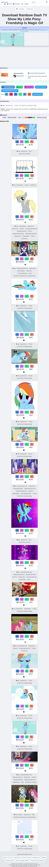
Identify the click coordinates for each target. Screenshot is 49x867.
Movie (30, 151)
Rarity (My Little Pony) (21, 231)
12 (27, 175)
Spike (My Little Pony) (22, 486)
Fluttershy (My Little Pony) (30, 233)
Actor (20, 109)
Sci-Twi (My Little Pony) (22, 273)
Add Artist (3, 74)
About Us (5, 857)
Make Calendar (41, 87)
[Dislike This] (32, 296)
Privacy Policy (17, 857)
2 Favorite (29, 87)
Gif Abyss (21, 9)
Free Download (9, 87)
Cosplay (15, 109)
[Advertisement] (24, 56)
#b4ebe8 (23, 117)
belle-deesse (20, 76)
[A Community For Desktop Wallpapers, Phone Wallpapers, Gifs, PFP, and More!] (16, 9)
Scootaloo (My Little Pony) (31, 228)
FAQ (10, 857)
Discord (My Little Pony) (26, 493)
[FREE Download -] (17, 296)
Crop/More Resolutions (10, 90)
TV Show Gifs (29, 9)
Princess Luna (15, 228)
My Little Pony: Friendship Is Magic (28, 105)
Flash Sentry (29, 270)
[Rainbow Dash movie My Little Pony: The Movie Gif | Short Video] (24, 527)
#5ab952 (33, 117)
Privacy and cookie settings (36, 860)
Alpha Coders (4, 2)
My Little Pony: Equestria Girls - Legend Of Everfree (24, 817)
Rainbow (8, 109)
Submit (10, 4)
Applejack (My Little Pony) (18, 233)
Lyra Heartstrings (22, 226)
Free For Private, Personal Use (37, 73)
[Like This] (27, 671)
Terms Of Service (26, 857)
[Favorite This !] (22, 296)
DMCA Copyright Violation (22, 860)
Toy (12, 109)
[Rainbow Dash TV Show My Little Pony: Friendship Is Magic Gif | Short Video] (24, 293)
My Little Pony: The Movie (24, 153)
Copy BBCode (37, 94)
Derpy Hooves (31, 226)
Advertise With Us (10, 860)
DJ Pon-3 (30, 231)
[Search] (47, 2)
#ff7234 (26, 117)
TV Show (16, 105)
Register (27, 4)
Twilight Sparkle (33, 109)
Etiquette (44, 857)
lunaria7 (28, 181)
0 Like (20, 87)
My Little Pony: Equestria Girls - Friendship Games (24, 275)
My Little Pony (25, 109)
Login (22, 4)
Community (17, 4)
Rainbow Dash (9, 105)
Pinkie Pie (6, 110)
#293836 (30, 117)
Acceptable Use (36, 857)
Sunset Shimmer (22, 579)
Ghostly (28, 147)
